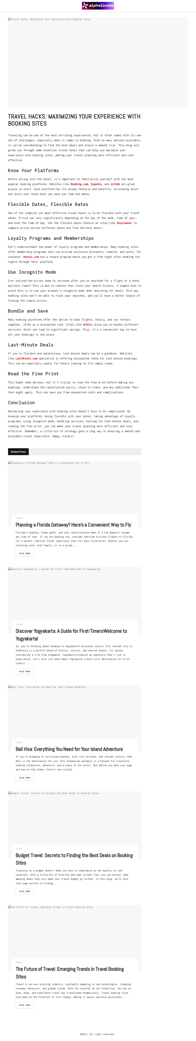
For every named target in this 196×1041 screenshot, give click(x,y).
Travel (19, 518)
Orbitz (87, 324)
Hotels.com (31, 256)
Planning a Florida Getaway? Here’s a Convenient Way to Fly (73, 524)
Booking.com (79, 184)
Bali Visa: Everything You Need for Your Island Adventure (69, 749)
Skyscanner (124, 223)
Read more (25, 553)
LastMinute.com (26, 358)
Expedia (96, 184)
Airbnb (115, 184)
